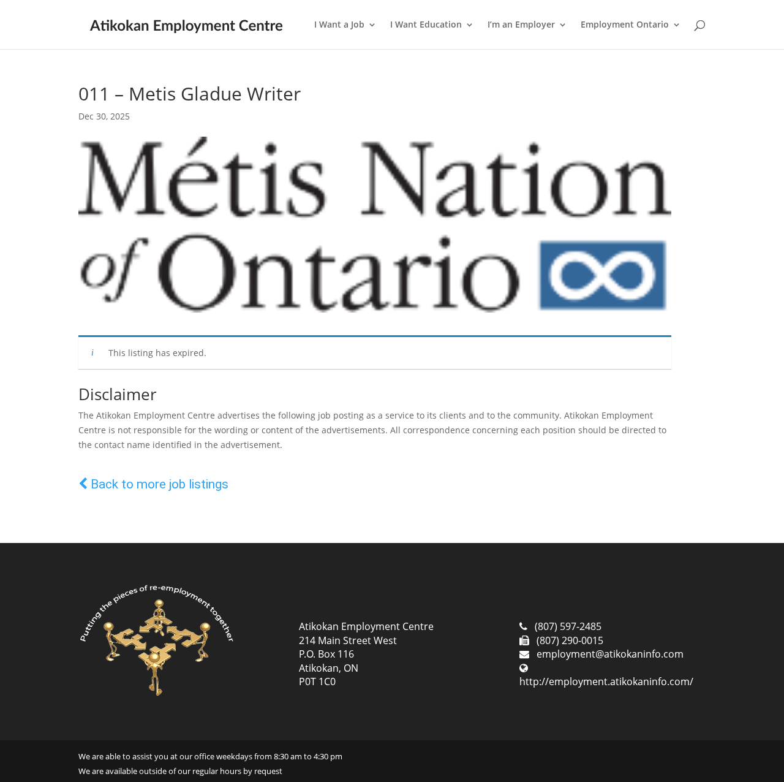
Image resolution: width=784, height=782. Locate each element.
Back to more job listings (158, 484)
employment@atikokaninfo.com (610, 654)
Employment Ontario (625, 25)
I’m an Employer (521, 25)
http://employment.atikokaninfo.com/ (606, 681)
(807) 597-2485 (568, 626)
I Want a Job (339, 25)
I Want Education (426, 25)
